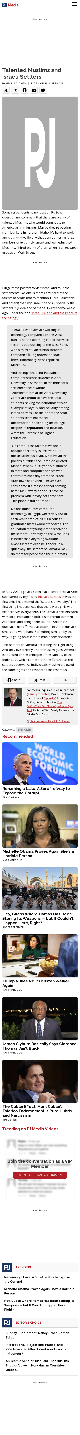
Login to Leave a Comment (40, 1175)
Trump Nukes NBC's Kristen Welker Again (35, 983)
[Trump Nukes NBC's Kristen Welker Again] (40, 955)
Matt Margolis (12, 860)
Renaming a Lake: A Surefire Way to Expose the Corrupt (36, 790)
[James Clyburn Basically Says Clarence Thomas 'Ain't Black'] (40, 1018)
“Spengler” (50, 698)
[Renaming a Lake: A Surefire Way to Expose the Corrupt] (40, 763)
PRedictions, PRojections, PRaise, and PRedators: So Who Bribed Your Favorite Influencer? (36, 1349)
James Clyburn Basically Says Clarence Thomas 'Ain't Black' (39, 1046)
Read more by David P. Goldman (50, 721)
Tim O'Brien (9, 1120)
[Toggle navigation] (74, 4)
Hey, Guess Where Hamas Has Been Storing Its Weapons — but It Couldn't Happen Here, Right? (37, 918)
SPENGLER (24, 729)
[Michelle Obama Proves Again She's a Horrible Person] (40, 825)
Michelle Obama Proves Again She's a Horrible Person (38, 853)
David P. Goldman (14, 83)
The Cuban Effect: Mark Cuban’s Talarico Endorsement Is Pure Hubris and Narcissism (37, 1111)
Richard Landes (49, 596)
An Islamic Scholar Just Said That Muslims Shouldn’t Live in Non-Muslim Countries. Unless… (37, 1365)
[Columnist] (14, 697)
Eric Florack (10, 797)
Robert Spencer (13, 927)
